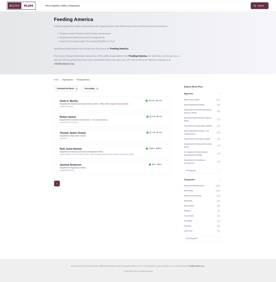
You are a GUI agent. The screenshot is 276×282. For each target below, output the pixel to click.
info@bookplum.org (64, 64)
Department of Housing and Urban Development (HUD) (81, 152)
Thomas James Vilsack (73, 133)
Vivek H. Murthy (69, 101)
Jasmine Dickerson (70, 164)
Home (56, 80)
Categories (189, 179)
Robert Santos (68, 117)
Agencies (188, 93)
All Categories (192, 238)
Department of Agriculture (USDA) (73, 136)
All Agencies (191, 171)
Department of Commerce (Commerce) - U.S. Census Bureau (83, 120)
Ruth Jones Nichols (71, 148)
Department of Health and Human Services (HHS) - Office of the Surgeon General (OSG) (94, 104)
